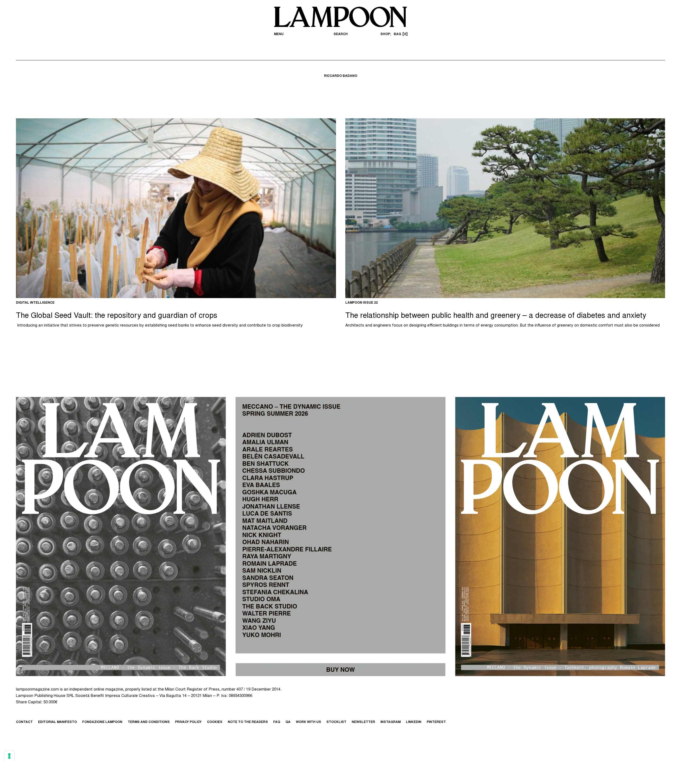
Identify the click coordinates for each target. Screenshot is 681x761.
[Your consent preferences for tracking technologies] (9, 756)
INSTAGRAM (390, 722)
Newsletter (363, 722)
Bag (400, 34)
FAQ (276, 722)
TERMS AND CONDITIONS (149, 722)
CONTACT (24, 722)
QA (287, 722)
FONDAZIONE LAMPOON (102, 722)
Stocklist (336, 722)
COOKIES (214, 722)
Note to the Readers (248, 722)
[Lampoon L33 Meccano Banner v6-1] (340, 536)
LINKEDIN (413, 722)
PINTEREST (436, 722)
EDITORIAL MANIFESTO (57, 722)
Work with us (308, 722)
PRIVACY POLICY (188, 722)
